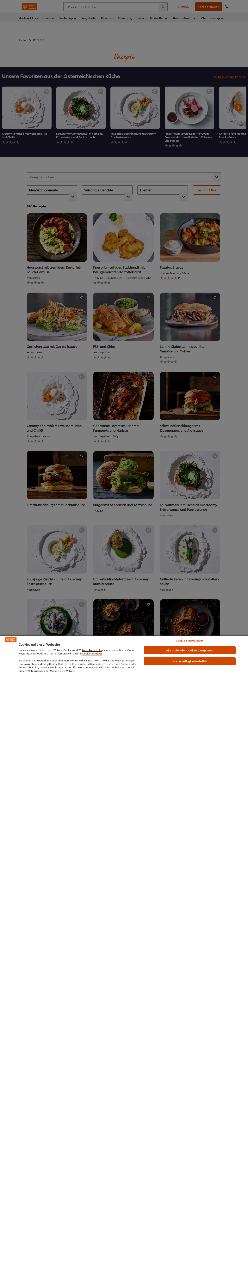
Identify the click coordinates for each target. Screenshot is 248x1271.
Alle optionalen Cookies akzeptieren (189, 650)
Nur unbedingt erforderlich (190, 661)
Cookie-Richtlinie (92, 653)
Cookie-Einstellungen (190, 640)
